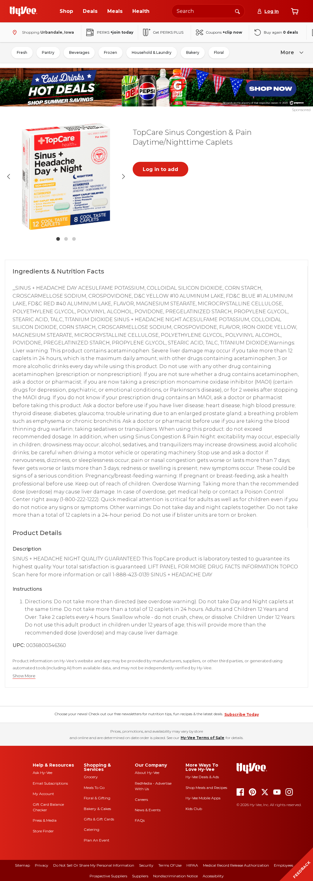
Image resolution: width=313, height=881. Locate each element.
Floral (219, 52)
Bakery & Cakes (97, 808)
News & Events (147, 810)
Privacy (41, 865)
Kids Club (194, 808)
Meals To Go (94, 787)
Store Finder (43, 831)
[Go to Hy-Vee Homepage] (23, 11)
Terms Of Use (170, 865)
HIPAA (192, 865)
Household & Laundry (151, 52)
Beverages (79, 52)
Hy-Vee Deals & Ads (202, 777)
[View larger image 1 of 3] (66, 176)
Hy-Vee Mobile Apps (203, 798)
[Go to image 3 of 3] (74, 239)
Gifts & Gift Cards (99, 819)
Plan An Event (96, 840)
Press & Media (45, 820)
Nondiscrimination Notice (175, 876)
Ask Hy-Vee (42, 772)
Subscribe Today (241, 714)
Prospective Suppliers (108, 876)
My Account (43, 793)
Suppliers (140, 876)
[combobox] (208, 11)
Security (146, 865)
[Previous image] (8, 176)
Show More (24, 676)
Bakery (192, 52)
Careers (141, 799)
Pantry (48, 52)
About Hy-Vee (147, 772)
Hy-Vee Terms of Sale (202, 737)
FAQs (140, 820)
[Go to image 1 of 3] (58, 239)
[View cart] (294, 11)
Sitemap (22, 865)
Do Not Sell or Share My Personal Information (93, 865)
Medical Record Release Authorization (236, 865)
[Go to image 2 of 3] (66, 239)
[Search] (237, 11)
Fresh (22, 52)
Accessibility (213, 876)
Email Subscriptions (50, 783)
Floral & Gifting (97, 798)
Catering (91, 829)
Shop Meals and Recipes (206, 787)
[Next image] (123, 176)
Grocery (91, 777)
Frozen (110, 52)
